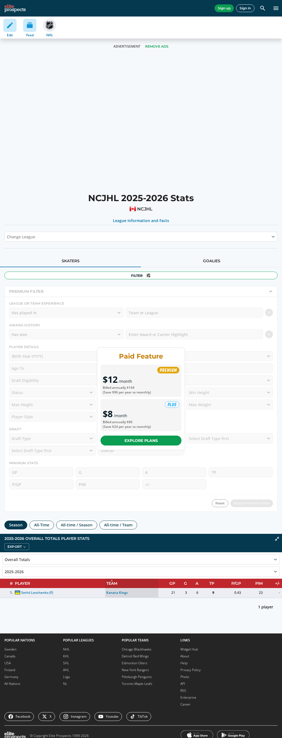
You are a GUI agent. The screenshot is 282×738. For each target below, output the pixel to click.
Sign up (224, 8)
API (182, 683)
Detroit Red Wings (135, 656)
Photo (184, 676)
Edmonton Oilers (134, 663)
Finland (9, 670)
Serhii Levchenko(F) (37, 592)
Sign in (245, 8)
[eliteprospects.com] (15, 8)
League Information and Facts (141, 221)
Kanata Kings (117, 592)
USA (7, 663)
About (184, 656)
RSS (183, 690)
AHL (66, 670)
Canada (9, 656)
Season (16, 524)
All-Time (41, 524)
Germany (11, 676)
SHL (66, 663)
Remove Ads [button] (157, 46)
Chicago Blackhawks (136, 649)
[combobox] (7, 237)
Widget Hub (189, 649)
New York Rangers (135, 670)
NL (65, 683)
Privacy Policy (190, 670)
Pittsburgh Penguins (137, 676)
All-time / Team (118, 524)
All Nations (12, 683)
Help (184, 663)
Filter (137, 276)
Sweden (10, 649)
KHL (66, 656)
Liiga (66, 676)
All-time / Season (77, 524)
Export (14, 547)
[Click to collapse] (277, 539)
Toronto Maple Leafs (137, 683)
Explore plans (141, 440)
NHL (66, 649)
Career (185, 704)
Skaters (71, 260)
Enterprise (188, 697)
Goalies (211, 260)
